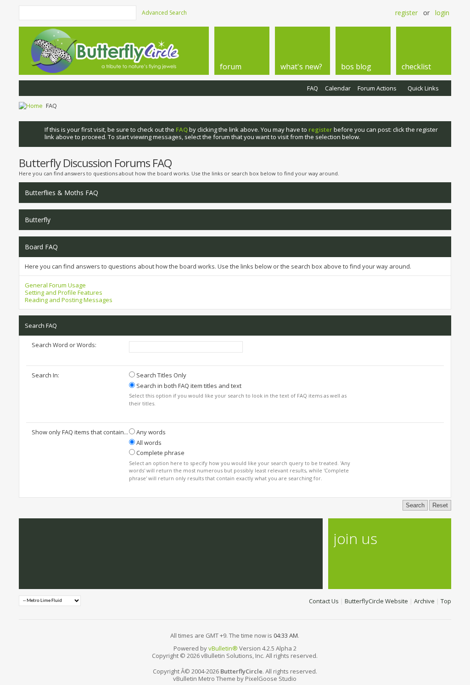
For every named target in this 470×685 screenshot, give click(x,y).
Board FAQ (41, 246)
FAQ (312, 88)
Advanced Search (164, 13)
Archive (424, 601)
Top (446, 601)
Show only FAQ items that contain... (80, 432)
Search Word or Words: (64, 344)
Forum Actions (377, 88)
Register (406, 12)
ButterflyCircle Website (376, 601)
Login (442, 12)
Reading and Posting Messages (68, 300)
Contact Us (324, 601)
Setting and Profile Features (63, 292)
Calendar (338, 88)
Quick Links (423, 88)
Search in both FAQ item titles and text (188, 385)
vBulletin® (223, 648)
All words (148, 442)
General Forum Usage (55, 285)
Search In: (45, 375)
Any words (150, 432)
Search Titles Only (160, 375)
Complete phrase (160, 452)
